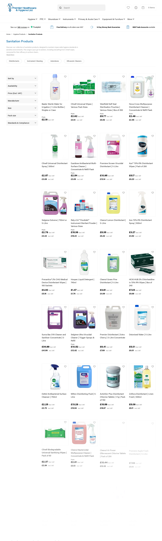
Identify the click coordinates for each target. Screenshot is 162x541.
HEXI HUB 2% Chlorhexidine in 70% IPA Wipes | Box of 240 (141, 282)
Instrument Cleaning (35, 61)
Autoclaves (54, 61)
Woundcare (53, 19)
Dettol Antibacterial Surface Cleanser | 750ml (54, 395)
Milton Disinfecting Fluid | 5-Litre (83, 395)
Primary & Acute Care (88, 19)
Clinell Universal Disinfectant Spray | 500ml (54, 165)
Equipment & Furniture (112, 19)
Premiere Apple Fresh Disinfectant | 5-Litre (138, 450)
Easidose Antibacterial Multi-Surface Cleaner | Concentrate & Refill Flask (84, 166)
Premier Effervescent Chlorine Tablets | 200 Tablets (55, 510)
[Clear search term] (97, 8)
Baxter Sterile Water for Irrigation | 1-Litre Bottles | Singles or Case (53, 106)
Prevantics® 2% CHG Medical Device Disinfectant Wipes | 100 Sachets (55, 282)
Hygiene (31, 19)
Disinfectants (14, 61)
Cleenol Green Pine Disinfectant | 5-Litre (109, 281)
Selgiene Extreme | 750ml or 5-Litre (54, 221)
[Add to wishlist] (65, 77)
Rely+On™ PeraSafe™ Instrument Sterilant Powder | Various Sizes (84, 223)
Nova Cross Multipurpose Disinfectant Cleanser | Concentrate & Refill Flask (140, 106)
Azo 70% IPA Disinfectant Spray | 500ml (140, 221)
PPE (42, 19)
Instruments (68, 19)
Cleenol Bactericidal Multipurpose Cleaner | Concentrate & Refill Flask (82, 451)
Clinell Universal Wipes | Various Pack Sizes (82, 105)
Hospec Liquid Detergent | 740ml (82, 281)
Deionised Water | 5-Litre (140, 334)
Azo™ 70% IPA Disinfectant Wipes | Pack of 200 (141, 165)
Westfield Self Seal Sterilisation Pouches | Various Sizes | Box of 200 (111, 106)
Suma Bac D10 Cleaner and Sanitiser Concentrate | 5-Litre (54, 337)
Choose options (53, 125)
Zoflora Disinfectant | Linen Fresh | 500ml (141, 395)
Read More (10, 54)
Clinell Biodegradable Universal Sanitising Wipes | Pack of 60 (54, 451)
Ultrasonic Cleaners (74, 61)
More (129, 19)
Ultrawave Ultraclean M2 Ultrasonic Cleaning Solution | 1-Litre (142, 511)
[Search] (60, 8)
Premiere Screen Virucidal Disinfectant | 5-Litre (111, 165)
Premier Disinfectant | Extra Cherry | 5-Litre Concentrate (112, 336)
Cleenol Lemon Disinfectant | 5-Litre (113, 221)
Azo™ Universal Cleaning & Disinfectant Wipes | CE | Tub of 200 (84, 511)
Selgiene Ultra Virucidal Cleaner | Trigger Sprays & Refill (82, 337)
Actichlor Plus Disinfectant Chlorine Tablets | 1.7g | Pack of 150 (112, 396)
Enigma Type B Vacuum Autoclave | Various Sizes (111, 510)
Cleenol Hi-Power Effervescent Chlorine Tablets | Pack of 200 (113, 451)
